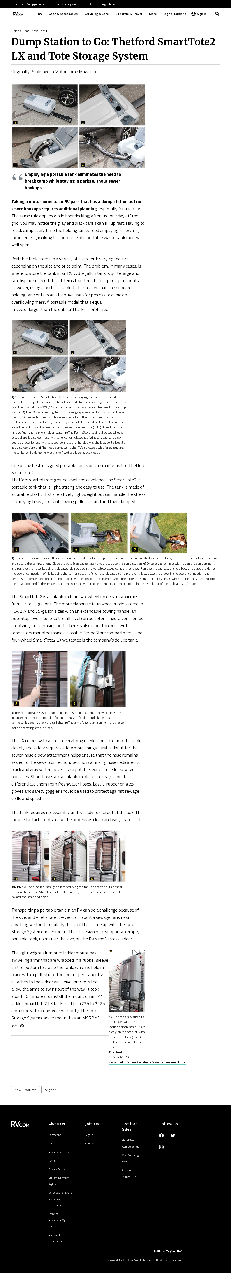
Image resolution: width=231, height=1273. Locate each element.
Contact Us (54, 1135)
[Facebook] (161, 1135)
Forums (89, 1143)
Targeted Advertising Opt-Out (58, 1220)
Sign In (89, 1135)
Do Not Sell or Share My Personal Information (60, 1198)
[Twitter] (173, 1135)
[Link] (17, 14)
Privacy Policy (56, 1169)
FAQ (50, 1143)
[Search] (217, 13)
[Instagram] (161, 1147)
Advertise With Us (58, 1152)
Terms (51, 1160)
